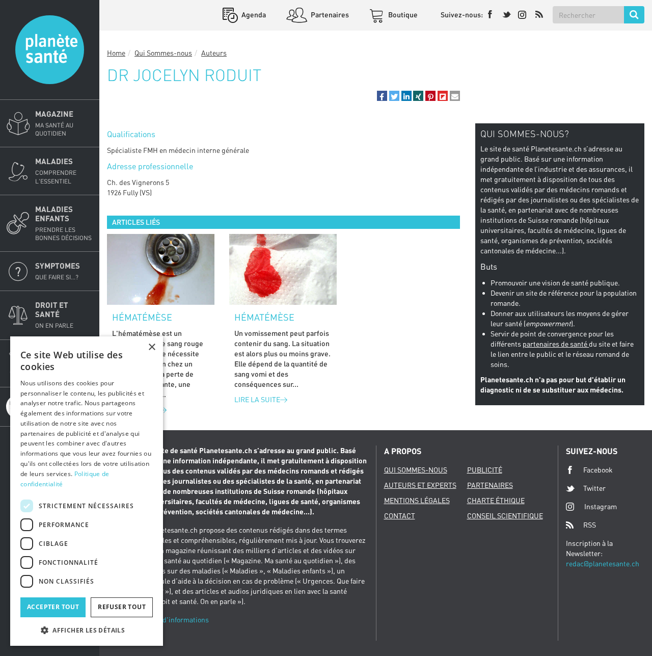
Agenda (253, 14)
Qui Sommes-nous (163, 52)
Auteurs (214, 52)
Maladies (55, 170)
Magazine (54, 123)
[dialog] (86, 491)
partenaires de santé (556, 343)
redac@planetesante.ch (602, 563)
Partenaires (329, 14)
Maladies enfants (63, 223)
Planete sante (49, 49)
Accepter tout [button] (53, 606)
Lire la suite (257, 399)
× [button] (151, 347)
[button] (382, 96)
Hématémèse (142, 317)
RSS (589, 524)
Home (116, 52)
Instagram (600, 506)
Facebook (598, 469)
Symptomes (57, 271)
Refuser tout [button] (122, 606)
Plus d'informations (178, 619)
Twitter (594, 488)
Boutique (402, 14)
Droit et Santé (54, 314)
